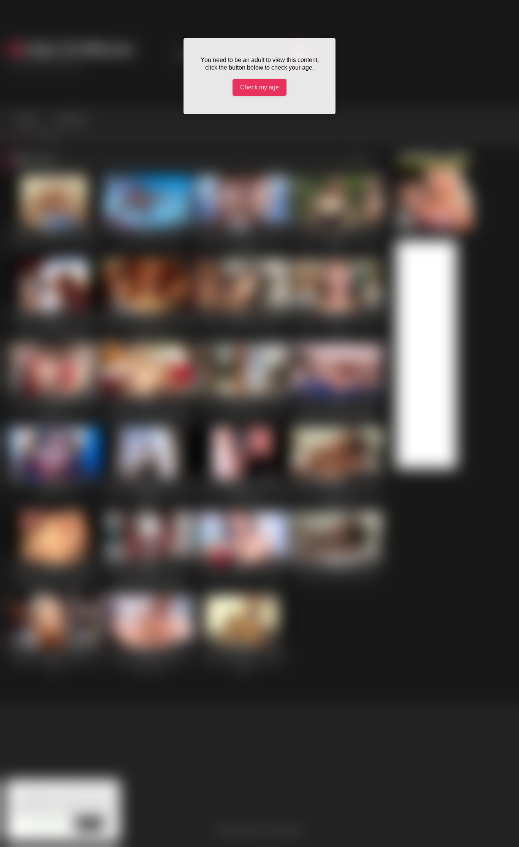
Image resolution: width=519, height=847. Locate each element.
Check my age (259, 87)
